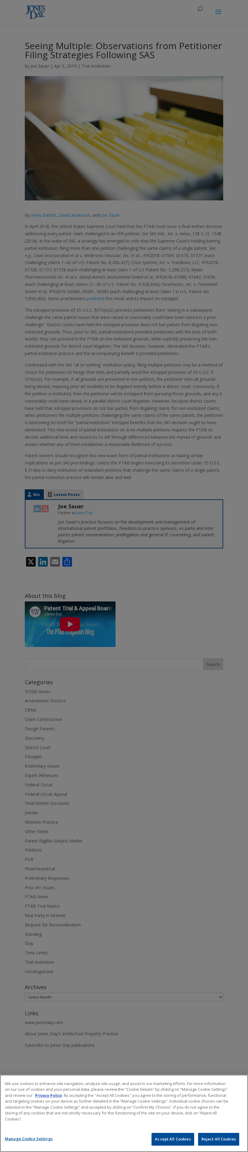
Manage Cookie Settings (29, 1138)
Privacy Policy (48, 1095)
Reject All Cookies (218, 1139)
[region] (124, 1113)
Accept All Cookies (173, 1139)
